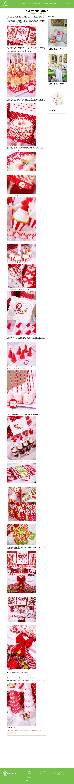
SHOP (27, 776)
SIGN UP (41, 775)
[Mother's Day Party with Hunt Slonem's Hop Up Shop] (57, 68)
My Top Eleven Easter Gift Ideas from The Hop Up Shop (57, 110)
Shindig (15, 732)
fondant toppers (13, 195)
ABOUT (27, 780)
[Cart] (70, 4)
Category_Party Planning (24, 730)
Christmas (10, 732)
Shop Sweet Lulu (32, 680)
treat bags (16, 484)
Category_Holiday (14, 730)
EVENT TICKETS (28, 777)
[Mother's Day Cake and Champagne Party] (57, 33)
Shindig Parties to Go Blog (31, 677)
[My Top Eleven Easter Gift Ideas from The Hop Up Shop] (57, 98)
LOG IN (41, 773)
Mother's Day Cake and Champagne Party (55, 49)
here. (27, 672)
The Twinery (42, 680)
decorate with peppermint (21, 148)
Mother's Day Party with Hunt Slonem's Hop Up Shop (56, 84)
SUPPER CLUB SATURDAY (30, 775)
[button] (39, 4)
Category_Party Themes (36, 730)
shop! (31, 675)
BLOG (27, 779)
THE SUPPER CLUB (29, 773)
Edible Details (18, 680)
